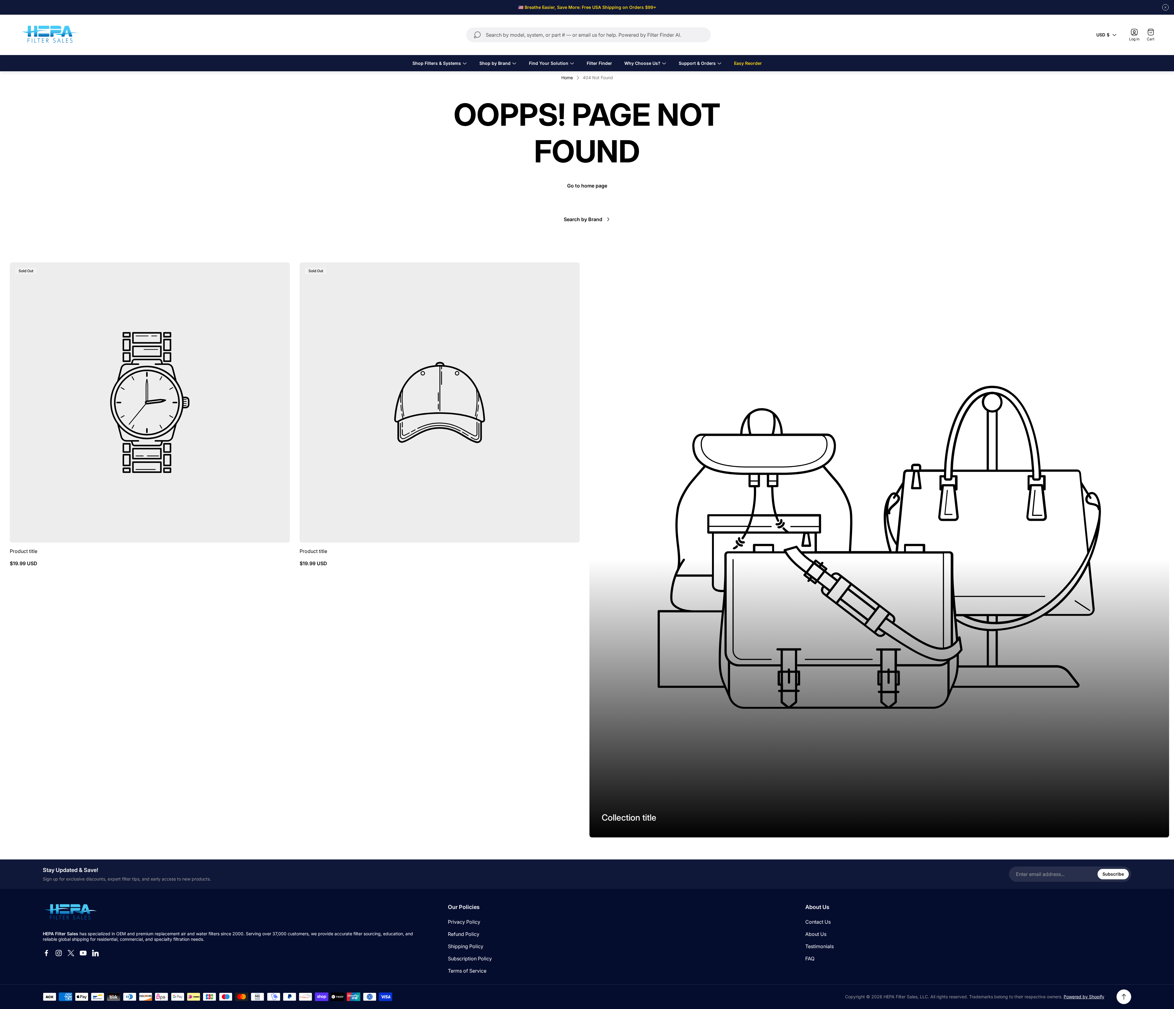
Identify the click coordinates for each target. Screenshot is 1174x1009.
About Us (815, 934)
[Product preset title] (150, 402)
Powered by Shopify (1084, 996)
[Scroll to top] (1124, 996)
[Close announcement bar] (1165, 7)
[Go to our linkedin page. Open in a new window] (95, 953)
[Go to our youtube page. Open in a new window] (83, 953)
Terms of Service (467, 971)
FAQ (809, 958)
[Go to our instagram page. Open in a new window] (58, 953)
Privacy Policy (464, 922)
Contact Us (818, 922)
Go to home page (587, 186)
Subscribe (1113, 874)
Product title (23, 551)
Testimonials (819, 946)
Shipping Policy (465, 946)
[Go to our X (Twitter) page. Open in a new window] (71, 953)
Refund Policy (463, 934)
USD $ (1102, 34)
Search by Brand (583, 219)
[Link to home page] (70, 912)
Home (567, 77)
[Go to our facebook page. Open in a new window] (46, 953)
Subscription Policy (470, 958)
